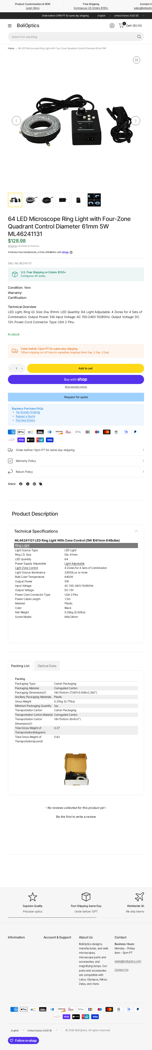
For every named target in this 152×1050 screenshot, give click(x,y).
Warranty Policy (26, 460)
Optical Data (47, 666)
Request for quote (76, 397)
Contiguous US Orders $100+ (91, 8)
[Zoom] (136, 60)
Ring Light (22, 545)
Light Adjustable (75, 563)
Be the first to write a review (76, 817)
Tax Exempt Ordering (28, 412)
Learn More (33, 8)
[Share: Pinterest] (34, 483)
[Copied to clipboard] (40, 483)
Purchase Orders (25, 420)
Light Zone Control (26, 567)
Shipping (12, 246)
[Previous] (16, 120)
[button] (76, 816)
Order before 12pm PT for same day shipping (45, 450)
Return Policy (24, 471)
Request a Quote (25, 416)
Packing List (20, 666)
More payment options (76, 386)
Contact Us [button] (121, 969)
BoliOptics (28, 25)
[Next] (135, 120)
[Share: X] (27, 483)
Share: (12, 483)
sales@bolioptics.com (128, 961)
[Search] (139, 36)
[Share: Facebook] (20, 483)
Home (11, 48)
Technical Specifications (36, 531)
